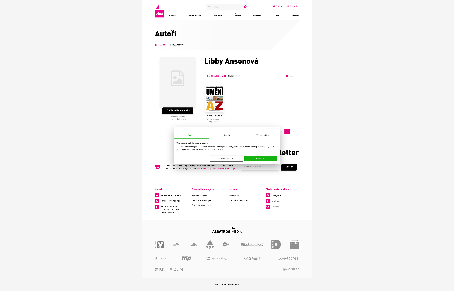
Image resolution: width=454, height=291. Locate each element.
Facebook (275, 201)
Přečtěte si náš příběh (238, 200)
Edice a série (195, 15)
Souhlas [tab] (191, 135)
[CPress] (160, 258)
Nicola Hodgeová (213, 119)
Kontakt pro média (200, 195)
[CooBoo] (176, 244)
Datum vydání (213, 76)
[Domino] (276, 244)
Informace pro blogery (202, 200)
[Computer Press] (294, 244)
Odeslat (289, 166)
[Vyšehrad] (291, 269)
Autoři (238, 15)
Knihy (172, 15)
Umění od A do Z (214, 115)
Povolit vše (260, 159)
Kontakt (295, 15)
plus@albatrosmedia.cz (171, 195)
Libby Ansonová (214, 121)
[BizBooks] (251, 244)
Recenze (257, 15)
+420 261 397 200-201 (170, 201)
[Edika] (227, 244)
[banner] (159, 10)
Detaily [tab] (227, 135)
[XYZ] (210, 244)
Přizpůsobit (225, 159)
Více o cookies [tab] (262, 135)
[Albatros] (159, 244)
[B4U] (216, 258)
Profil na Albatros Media (178, 110)
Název (231, 76)
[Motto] (192, 244)
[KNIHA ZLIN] (168, 269)
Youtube (275, 206)
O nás (276, 15)
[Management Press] (186, 258)
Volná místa (234, 195)
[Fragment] (252, 258)
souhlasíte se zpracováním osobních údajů (216, 168)
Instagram (276, 195)
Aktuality (218, 15)
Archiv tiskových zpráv (202, 205)
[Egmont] (288, 258)
